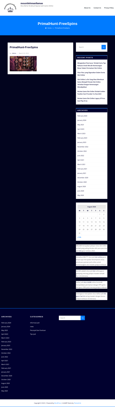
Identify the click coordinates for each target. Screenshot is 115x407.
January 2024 (81, 120)
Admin (13, 53)
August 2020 (81, 186)
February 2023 (82, 138)
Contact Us (97, 8)
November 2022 (82, 147)
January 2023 (81, 142)
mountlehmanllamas (32, 3)
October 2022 (82, 151)
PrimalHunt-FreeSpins (62, 28)
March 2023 (81, 133)
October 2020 (82, 182)
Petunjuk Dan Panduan (38, 330)
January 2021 (81, 173)
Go (104, 47)
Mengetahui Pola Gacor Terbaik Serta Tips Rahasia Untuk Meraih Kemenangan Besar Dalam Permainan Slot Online (91, 65)
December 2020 (82, 178)
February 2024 (82, 116)
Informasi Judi (34, 323)
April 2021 (80, 160)
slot (80, 251)
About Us (87, 8)
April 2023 (80, 129)
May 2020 (80, 195)
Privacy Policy (109, 8)
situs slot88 (87, 282)
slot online (98, 257)
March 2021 (81, 164)
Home (49, 28)
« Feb (79, 237)
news (32, 327)
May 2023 (80, 125)
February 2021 (82, 169)
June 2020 (80, 191)
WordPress (57, 403)
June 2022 (80, 156)
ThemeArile (77, 403)
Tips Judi (33, 334)
